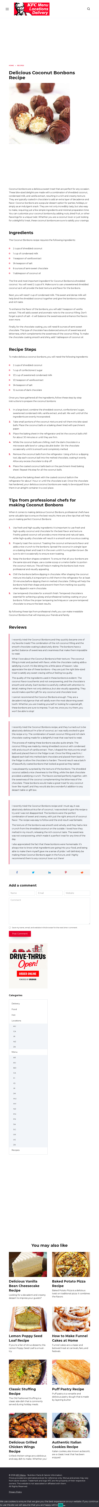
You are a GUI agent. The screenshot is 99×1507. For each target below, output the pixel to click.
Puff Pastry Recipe (68, 1389)
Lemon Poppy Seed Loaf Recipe (25, 1338)
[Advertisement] (49, 43)
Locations (16, 1020)
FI (14, 1078)
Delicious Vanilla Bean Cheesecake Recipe (24, 1285)
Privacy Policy (15, 1492)
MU (14, 1099)
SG (14, 1129)
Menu (14, 1052)
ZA (14, 1047)
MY (14, 1104)
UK (14, 1134)
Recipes (15, 1150)
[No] (64, 1505)
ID (14, 1083)
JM (14, 1093)
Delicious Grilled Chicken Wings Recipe (23, 1446)
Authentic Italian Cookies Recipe (66, 1444)
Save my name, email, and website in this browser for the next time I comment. (44, 928)
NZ (14, 1042)
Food (14, 1009)
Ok (60, 1505)
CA (14, 1031)
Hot (13, 1015)
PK (14, 1119)
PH (14, 1114)
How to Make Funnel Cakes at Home (70, 1338)
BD (14, 1068)
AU (14, 1026)
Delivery (16, 1003)
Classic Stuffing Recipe (22, 1391)
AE (14, 1057)
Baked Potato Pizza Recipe (69, 1283)
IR (14, 1036)
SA (14, 1124)
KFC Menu (21, 1475)
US (14, 1140)
